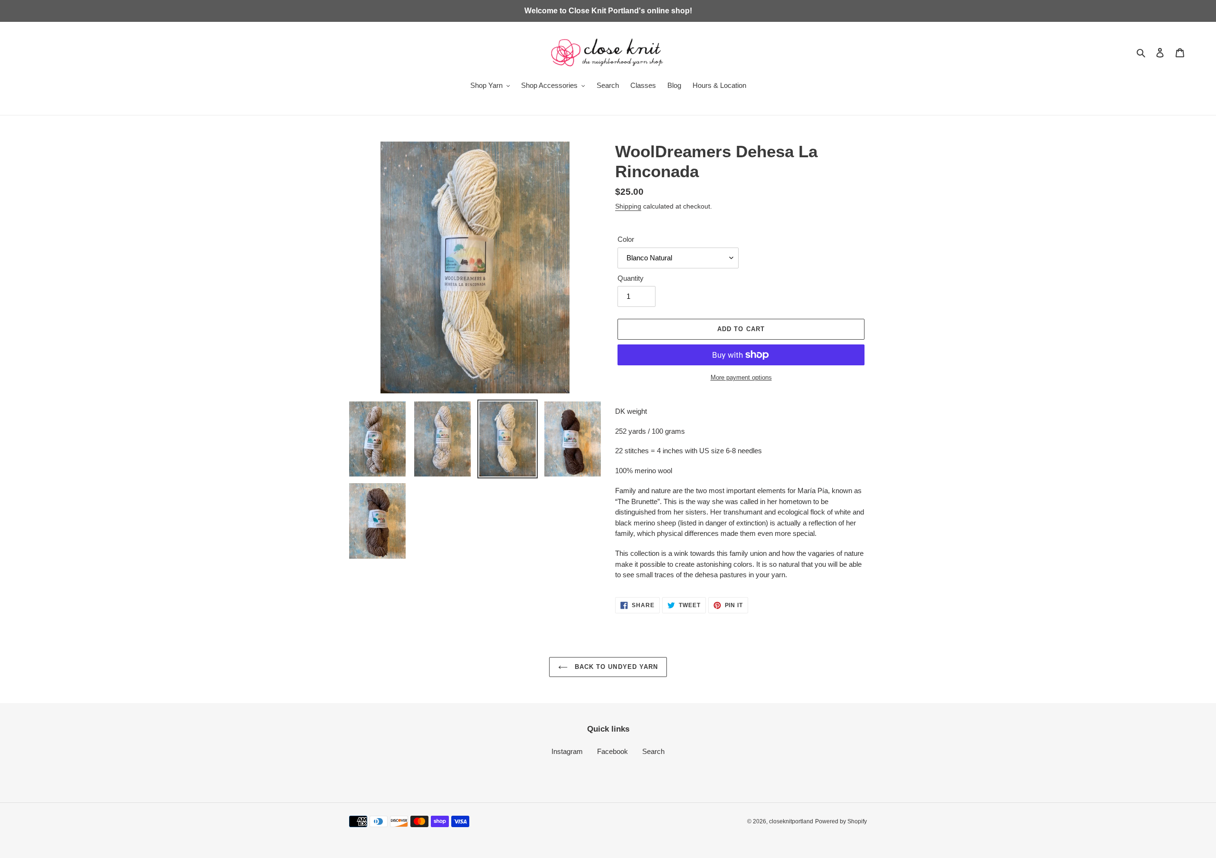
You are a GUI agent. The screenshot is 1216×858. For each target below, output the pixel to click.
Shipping (628, 206)
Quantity (631, 278)
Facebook (612, 751)
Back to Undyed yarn (615, 666)
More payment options (741, 377)
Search (653, 751)
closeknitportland (791, 821)
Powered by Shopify (841, 821)
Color (626, 239)
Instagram (567, 751)
